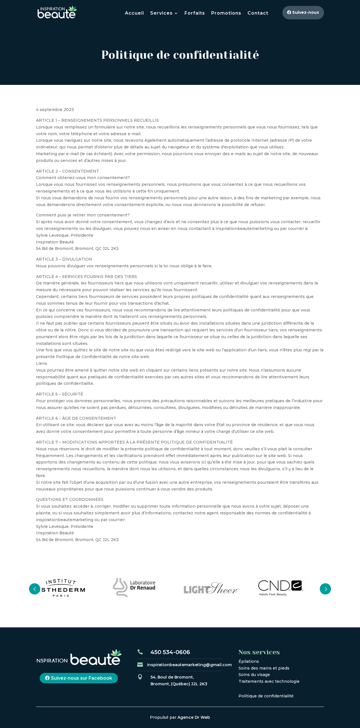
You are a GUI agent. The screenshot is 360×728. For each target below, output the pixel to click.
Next (325, 588)
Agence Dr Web (193, 717)
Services (161, 13)
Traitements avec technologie (269, 681)
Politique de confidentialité (266, 695)
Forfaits (194, 13)
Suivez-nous (305, 12)
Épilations (248, 661)
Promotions (226, 13)
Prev (34, 588)
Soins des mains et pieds (263, 668)
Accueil (134, 13)
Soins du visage (254, 674)
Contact (258, 13)
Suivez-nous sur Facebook (81, 678)
